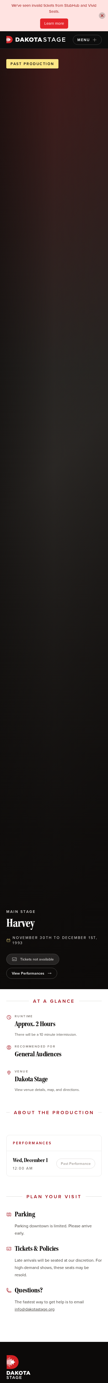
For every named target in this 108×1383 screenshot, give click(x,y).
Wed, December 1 (30, 1160)
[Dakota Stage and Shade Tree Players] (37, 39)
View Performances (28, 973)
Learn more (54, 23)
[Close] (102, 15)
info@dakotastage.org (35, 1309)
